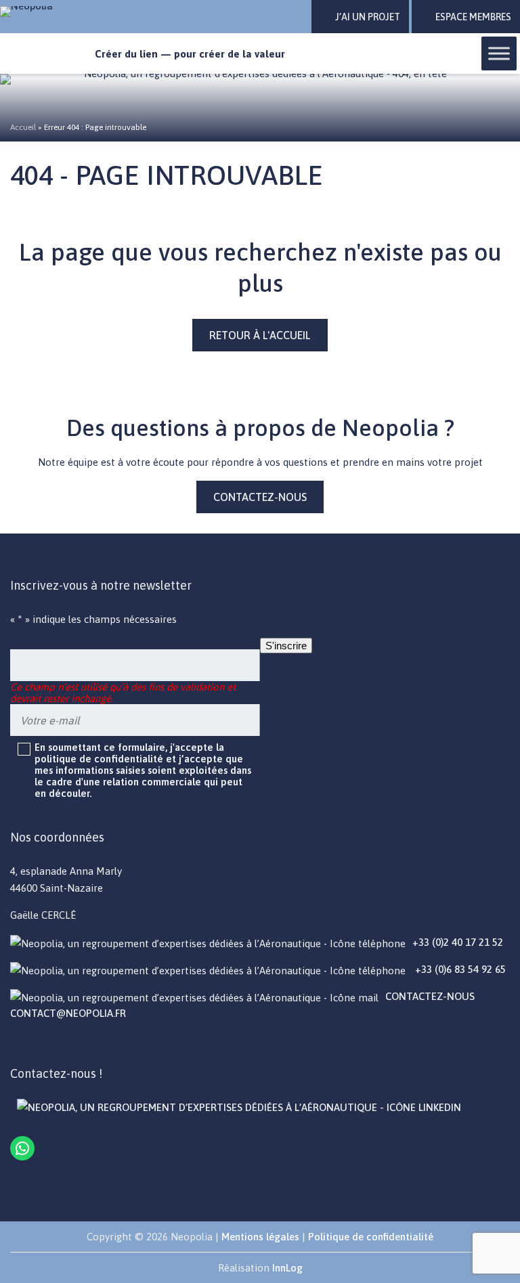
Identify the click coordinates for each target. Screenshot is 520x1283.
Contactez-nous (260, 497)
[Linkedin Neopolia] (239, 1107)
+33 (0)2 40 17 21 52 (457, 942)
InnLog (287, 1268)
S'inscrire (286, 645)
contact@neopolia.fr (68, 1013)
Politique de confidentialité (370, 1236)
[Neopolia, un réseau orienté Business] (42, 11)
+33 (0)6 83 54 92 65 (459, 969)
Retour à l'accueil (260, 335)
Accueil (23, 127)
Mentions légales (260, 1236)
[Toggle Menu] (499, 53)
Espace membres (473, 17)
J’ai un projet (367, 17)
